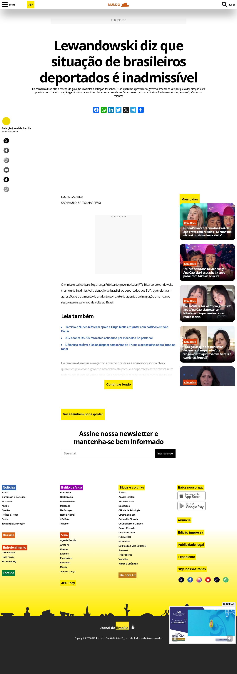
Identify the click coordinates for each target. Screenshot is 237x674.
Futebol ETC (124, 537)
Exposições (66, 558)
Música (64, 567)
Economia (7, 501)
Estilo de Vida (71, 487)
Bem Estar (65, 492)
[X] (126, 110)
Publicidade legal (191, 545)
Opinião (5, 510)
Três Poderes (125, 555)
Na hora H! (127, 575)
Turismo (64, 523)
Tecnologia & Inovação (13, 523)
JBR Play (68, 583)
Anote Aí (64, 545)
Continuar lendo (118, 384)
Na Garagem (66, 510)
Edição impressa (190, 532)
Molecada (65, 506)
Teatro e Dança (68, 571)
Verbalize (123, 559)
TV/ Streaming (9, 561)
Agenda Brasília (68, 540)
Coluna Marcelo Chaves (130, 523)
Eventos (64, 553)
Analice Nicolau (126, 497)
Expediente (186, 557)
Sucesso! (123, 550)
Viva (64, 535)
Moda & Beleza (67, 501)
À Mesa (122, 492)
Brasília (8, 535)
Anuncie (184, 520)
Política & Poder (10, 515)
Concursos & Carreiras (14, 497)
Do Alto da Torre (126, 532)
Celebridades (8, 552)
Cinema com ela (126, 515)
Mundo (5, 506)
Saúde (5, 519)
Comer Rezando (126, 528)
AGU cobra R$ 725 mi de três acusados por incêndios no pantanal (108, 338)
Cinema (64, 549)
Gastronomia (66, 497)
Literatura (65, 562)
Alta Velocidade (126, 501)
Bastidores (124, 506)
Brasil (5, 492)
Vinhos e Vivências (128, 563)
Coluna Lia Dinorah (128, 519)
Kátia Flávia (190, 223)
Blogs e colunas (131, 487)
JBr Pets (64, 519)
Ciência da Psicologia (129, 510)
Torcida (8, 573)
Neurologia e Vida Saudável (132, 546)
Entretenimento (14, 547)
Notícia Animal (67, 515)
